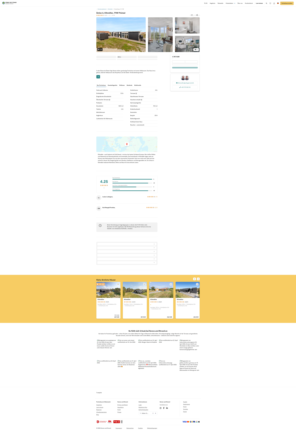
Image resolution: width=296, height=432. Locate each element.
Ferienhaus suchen (287, 3)
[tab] (103, 297)
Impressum (119, 428)
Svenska (185, 409)
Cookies (140, 428)
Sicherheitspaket (143, 410)
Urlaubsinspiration (101, 412)
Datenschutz (130, 428)
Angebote (212, 3)
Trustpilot (99, 393)
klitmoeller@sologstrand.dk (186, 83)
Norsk (184, 407)
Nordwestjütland (102, 9)
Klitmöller (110, 9)
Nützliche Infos (143, 407)
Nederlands (186, 404)
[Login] (274, 3)
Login (140, 405)
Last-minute (259, 3)
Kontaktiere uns (164, 404)
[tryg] (117, 423)
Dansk (185, 412)
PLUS (205, 3)
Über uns (240, 3)
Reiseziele (220, 3)
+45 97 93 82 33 (186, 87)
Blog (97, 415)
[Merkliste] (270, 3)
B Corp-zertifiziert (122, 405)
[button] (106, 349)
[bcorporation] (122, 423)
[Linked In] (167, 408)
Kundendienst (249, 3)
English (185, 402)
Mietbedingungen (152, 428)
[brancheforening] (101, 423)
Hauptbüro (120, 407)
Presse (119, 412)
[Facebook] (163, 408)
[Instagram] (160, 408)
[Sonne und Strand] (9, 3)
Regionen (99, 410)
